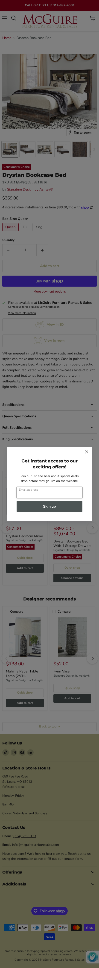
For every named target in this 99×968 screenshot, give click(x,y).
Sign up (49, 506)
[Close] (87, 452)
